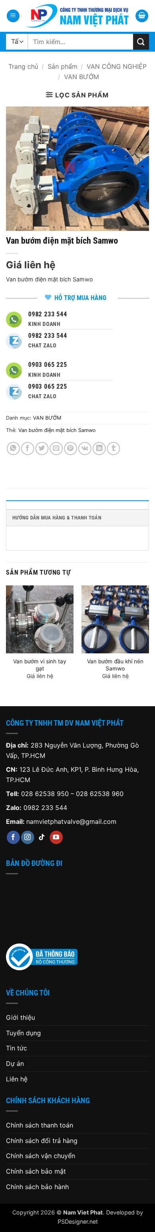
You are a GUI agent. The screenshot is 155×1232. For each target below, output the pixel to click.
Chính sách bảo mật (36, 1171)
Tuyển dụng (23, 1033)
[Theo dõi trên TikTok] (41, 837)
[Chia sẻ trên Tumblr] (113, 448)
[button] (13, 16)
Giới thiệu (20, 1017)
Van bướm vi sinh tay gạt (39, 665)
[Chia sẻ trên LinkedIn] (99, 448)
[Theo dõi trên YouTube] (56, 837)
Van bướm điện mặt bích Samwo (57, 430)
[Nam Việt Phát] (77, 15)
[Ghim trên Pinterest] (70, 448)
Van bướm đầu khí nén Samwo (115, 665)
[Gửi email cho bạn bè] (56, 448)
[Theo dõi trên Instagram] (27, 837)
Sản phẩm (63, 66)
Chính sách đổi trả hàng (42, 1141)
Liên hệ (16, 1079)
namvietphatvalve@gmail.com (71, 821)
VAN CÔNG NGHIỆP (117, 66)
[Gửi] (141, 41)
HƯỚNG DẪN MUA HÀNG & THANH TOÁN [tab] (56, 518)
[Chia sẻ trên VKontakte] (84, 448)
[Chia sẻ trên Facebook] (27, 448)
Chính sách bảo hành (37, 1187)
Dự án (15, 1063)
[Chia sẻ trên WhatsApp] (13, 448)
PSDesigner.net (78, 1221)
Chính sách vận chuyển (40, 1156)
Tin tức (16, 1048)
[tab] (77, 504)
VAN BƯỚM (81, 77)
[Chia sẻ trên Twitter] (41, 448)
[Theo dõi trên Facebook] (13, 837)
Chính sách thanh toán (39, 1125)
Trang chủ (23, 66)
